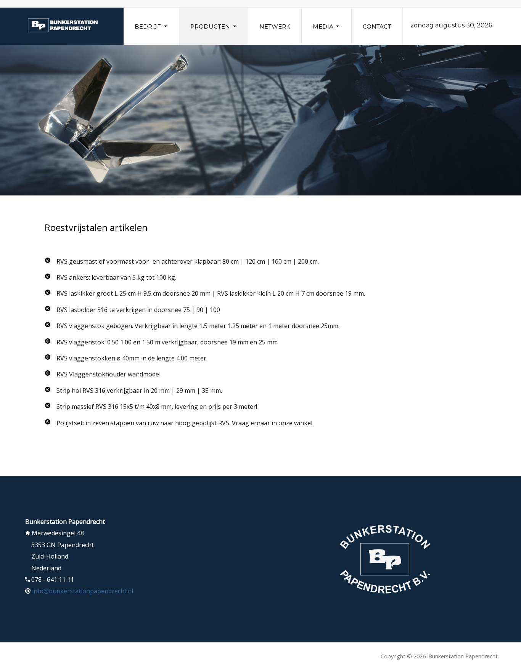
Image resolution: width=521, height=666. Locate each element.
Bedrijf (148, 26)
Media (323, 26)
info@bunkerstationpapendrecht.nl (82, 591)
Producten (210, 26)
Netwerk (274, 26)
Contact (377, 26)
